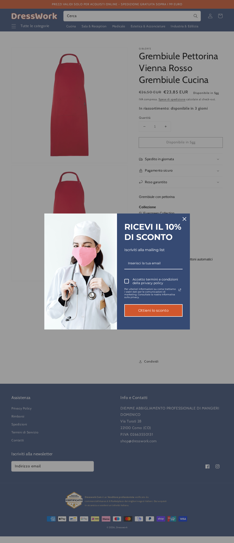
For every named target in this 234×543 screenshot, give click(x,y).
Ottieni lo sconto (153, 310)
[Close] (184, 219)
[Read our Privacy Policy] (180, 290)
